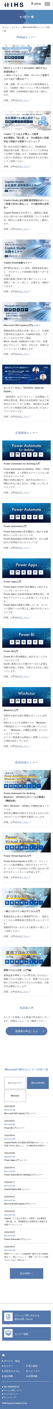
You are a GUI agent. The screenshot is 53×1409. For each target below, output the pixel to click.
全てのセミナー (15, 1083)
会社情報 (8, 1376)
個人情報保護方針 (12, 1387)
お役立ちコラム (12, 1371)
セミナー (8, 1366)
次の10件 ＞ (26, 1273)
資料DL (37, 4)
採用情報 (32, 1376)
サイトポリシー (11, 1394)
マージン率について (13, 1390)
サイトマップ (10, 1397)
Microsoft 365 (37, 1083)
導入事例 (32, 1366)
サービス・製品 (12, 1361)
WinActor (15, 1096)
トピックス (35, 1371)
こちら (25, 100)
